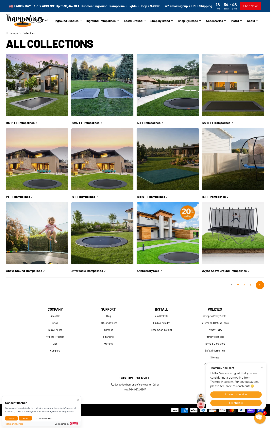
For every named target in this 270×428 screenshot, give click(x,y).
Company (55, 309)
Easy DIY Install (162, 316)
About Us (55, 316)
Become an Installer (161, 329)
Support (108, 309)
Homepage (12, 33)
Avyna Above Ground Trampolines (224, 270)
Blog (55, 343)
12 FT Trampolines (149, 122)
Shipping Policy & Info (214, 316)
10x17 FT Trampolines (85, 122)
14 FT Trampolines (18, 196)
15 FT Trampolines (83, 196)
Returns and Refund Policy (215, 322)
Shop (55, 322)
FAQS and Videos (108, 322)
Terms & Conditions (215, 343)
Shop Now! (250, 6)
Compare (55, 350)
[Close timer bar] (262, 6)
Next (260, 285)
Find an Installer (161, 322)
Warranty (108, 343)
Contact (108, 329)
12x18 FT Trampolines (216, 122)
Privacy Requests (215, 336)
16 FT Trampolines (214, 196)
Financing (108, 336)
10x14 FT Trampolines (20, 122)
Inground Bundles (66, 21)
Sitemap (214, 357)
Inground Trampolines (101, 21)
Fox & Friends (55, 329)
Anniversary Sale (148, 270)
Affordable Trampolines (87, 270)
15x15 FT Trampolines (151, 196)
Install (161, 309)
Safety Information (215, 350)
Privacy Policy (215, 329)
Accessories (214, 21)
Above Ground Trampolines (24, 270)
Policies (215, 309)
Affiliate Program (55, 336)
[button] (260, 418)
